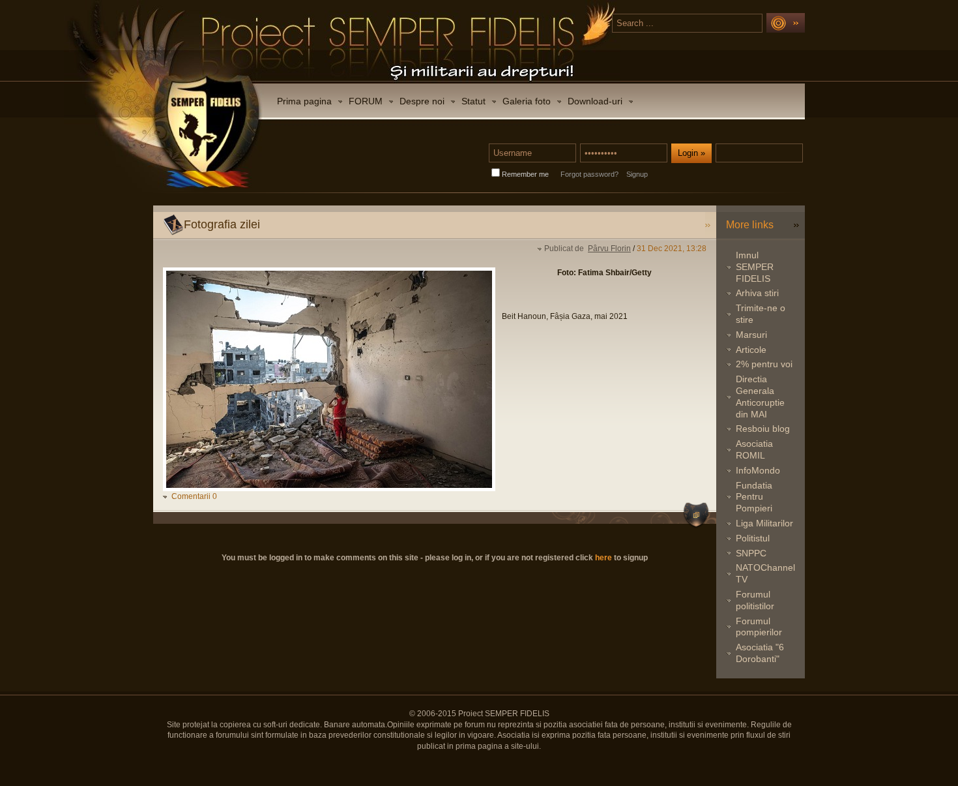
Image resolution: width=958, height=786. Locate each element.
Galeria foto (526, 101)
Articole (751, 349)
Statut (473, 101)
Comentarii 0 (194, 496)
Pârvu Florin (609, 248)
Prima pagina (304, 101)
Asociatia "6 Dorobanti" (760, 653)
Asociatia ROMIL (754, 449)
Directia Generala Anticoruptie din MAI (760, 396)
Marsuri (751, 334)
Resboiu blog (763, 428)
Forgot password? (589, 174)
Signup (637, 174)
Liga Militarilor (764, 523)
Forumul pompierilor (759, 627)
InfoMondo (758, 470)
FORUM (366, 101)
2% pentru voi (764, 364)
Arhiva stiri (757, 293)
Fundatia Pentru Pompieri (754, 497)
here (603, 557)
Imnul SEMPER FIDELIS (755, 267)
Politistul (753, 538)
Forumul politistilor (755, 600)
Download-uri (595, 101)
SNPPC (751, 553)
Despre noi (421, 101)
